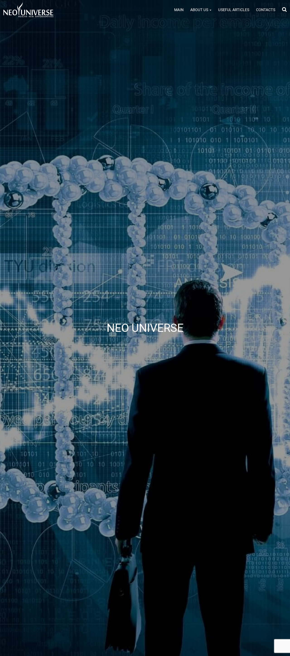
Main (179, 9)
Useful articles (233, 9)
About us (199, 9)
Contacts (265, 9)
